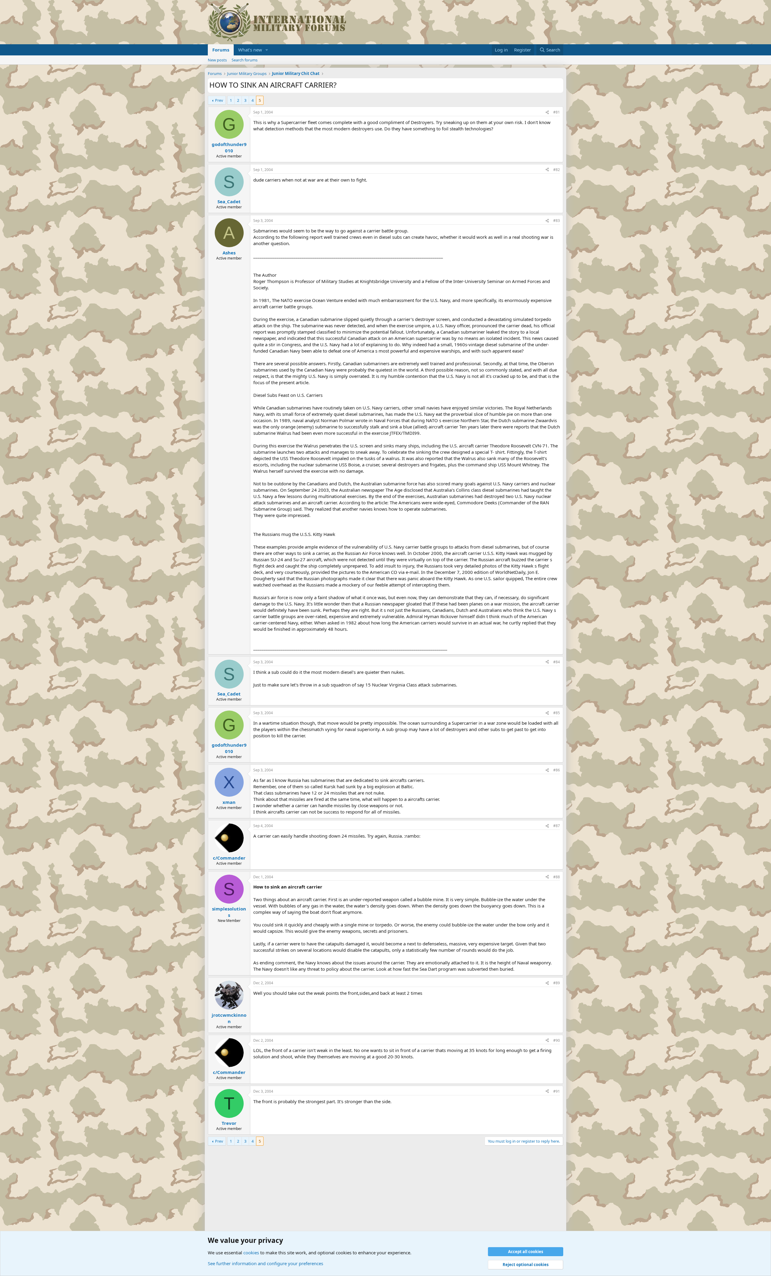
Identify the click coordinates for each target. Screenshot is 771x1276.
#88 (556, 876)
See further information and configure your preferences (265, 1263)
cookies (251, 1253)
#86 (556, 770)
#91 (556, 1091)
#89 (556, 982)
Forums (220, 50)
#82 (556, 169)
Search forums (245, 60)
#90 (556, 1040)
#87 (556, 825)
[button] (267, 49)
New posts (217, 60)
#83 (556, 220)
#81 (556, 112)
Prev (219, 100)
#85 (556, 712)
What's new (250, 50)
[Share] (547, 112)
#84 (556, 661)
